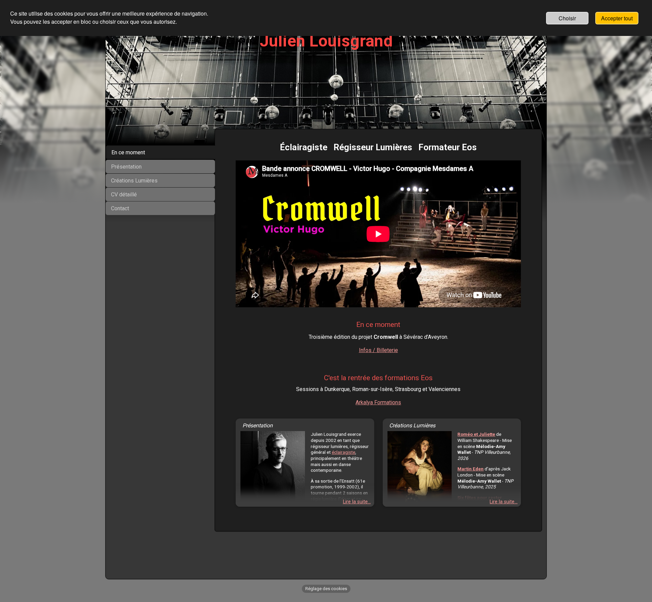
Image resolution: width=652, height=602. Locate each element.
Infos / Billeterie (378, 350)
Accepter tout (617, 18)
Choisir (567, 18)
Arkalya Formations (378, 402)
